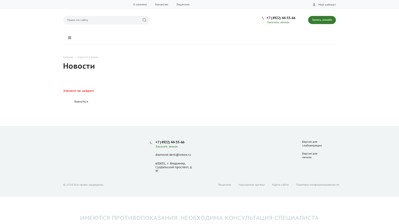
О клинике (140, 4)
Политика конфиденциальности (317, 184)
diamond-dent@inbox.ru (173, 155)
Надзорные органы (252, 184)
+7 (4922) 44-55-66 (280, 18)
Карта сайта (280, 184)
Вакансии (161, 4)
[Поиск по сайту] (144, 20)
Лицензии (183, 4)
